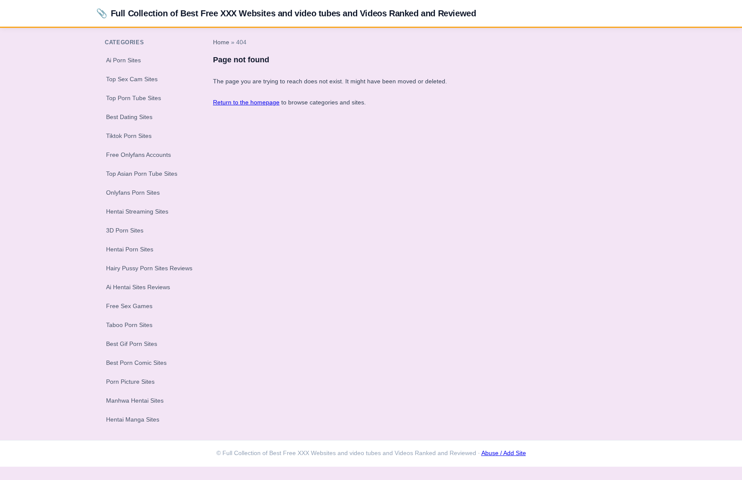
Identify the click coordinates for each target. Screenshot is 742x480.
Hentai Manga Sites (132, 419)
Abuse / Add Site (503, 453)
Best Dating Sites (129, 116)
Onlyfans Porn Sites (133, 192)
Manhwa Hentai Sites (135, 400)
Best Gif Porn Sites (131, 343)
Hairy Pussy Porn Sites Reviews (149, 268)
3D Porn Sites (124, 230)
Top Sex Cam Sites (132, 79)
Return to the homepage (246, 102)
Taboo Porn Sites (129, 324)
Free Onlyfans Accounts (138, 154)
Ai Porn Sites (123, 60)
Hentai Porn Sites (129, 249)
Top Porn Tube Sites (133, 98)
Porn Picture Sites (130, 381)
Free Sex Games (129, 306)
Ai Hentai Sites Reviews (138, 287)
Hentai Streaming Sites (137, 211)
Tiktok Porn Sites (129, 135)
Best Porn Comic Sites (136, 362)
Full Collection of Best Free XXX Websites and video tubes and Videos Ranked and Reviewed (286, 13)
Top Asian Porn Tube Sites (141, 173)
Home (221, 42)
